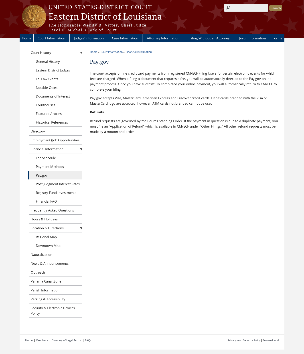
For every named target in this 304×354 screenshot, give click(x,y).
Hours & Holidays (44, 219)
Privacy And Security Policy (244, 340)
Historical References (52, 122)
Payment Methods (50, 166)
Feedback (42, 340)
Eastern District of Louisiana (105, 17)
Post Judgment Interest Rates (58, 184)
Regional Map (46, 237)
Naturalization (41, 254)
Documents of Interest (53, 96)
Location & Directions (47, 228)
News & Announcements (50, 263)
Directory (38, 131)
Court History (41, 52)
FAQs (88, 340)
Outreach (38, 272)
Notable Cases (46, 87)
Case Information (125, 38)
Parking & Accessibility (48, 299)
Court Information (51, 38)
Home (26, 38)
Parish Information (45, 290)
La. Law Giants (47, 79)
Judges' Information (89, 38)
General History (48, 61)
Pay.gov (42, 175)
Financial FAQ (46, 201)
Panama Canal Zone (46, 281)
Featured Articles (49, 113)
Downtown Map (48, 245)
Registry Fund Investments (56, 192)
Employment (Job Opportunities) (55, 140)
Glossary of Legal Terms (66, 340)
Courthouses (45, 105)
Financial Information (139, 52)
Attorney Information (163, 38)
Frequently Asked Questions (52, 210)
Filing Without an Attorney (209, 38)
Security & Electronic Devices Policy (53, 310)
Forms (277, 38)
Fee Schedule (46, 158)
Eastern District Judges (53, 70)
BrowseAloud (270, 340)
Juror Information (252, 38)
